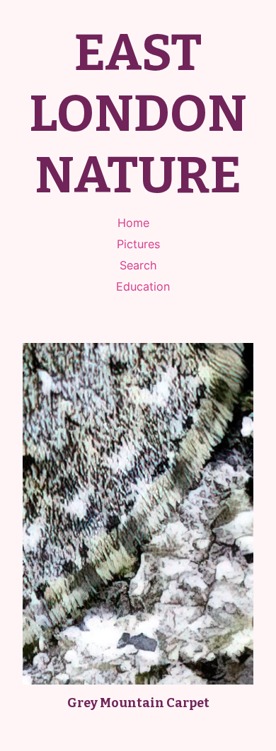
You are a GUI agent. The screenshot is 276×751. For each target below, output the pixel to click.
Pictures (138, 244)
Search (138, 265)
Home (133, 223)
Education (143, 286)
